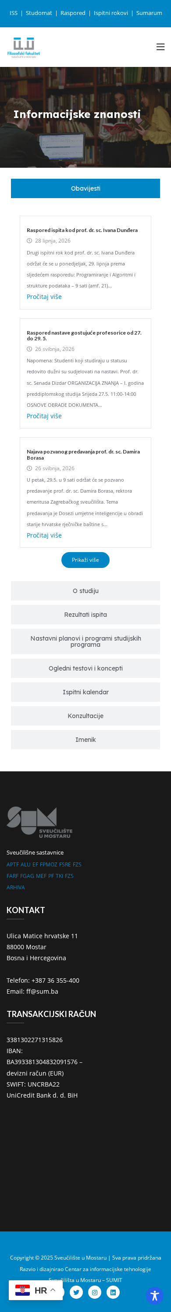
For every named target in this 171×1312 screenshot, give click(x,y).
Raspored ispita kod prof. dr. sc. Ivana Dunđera (82, 230)
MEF (41, 876)
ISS (14, 13)
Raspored (74, 13)
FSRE (65, 864)
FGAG (27, 876)
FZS (77, 864)
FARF (12, 876)
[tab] (85, 188)
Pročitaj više (44, 296)
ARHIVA (16, 887)
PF (51, 876)
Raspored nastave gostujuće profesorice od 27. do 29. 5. (84, 335)
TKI (59, 876)
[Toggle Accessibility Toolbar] (154, 1295)
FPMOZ (48, 864)
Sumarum (149, 13)
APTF (13, 864)
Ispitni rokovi (111, 13)
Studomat (39, 13)
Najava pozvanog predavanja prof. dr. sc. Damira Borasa (83, 454)
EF (35, 864)
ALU (26, 864)
